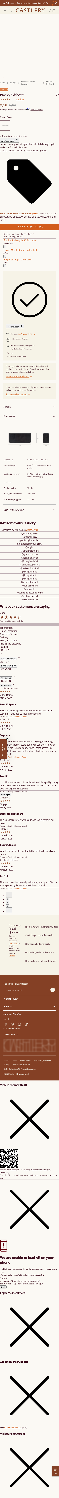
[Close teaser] (7, 739)
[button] (3, 749)
